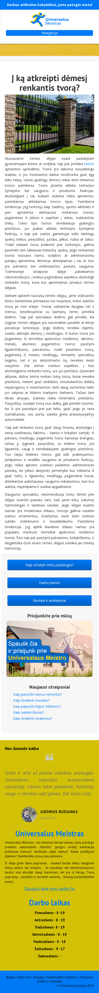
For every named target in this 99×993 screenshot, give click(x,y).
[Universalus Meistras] (49, 19)
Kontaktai (56, 981)
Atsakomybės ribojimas (61, 977)
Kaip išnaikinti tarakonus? (32, 718)
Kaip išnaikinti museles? (31, 700)
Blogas (10, 977)
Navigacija (50, 33)
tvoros (89, 163)
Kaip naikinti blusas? (28, 712)
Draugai (38, 977)
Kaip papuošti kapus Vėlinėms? (37, 706)
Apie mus (24, 977)
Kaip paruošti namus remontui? (37, 694)
